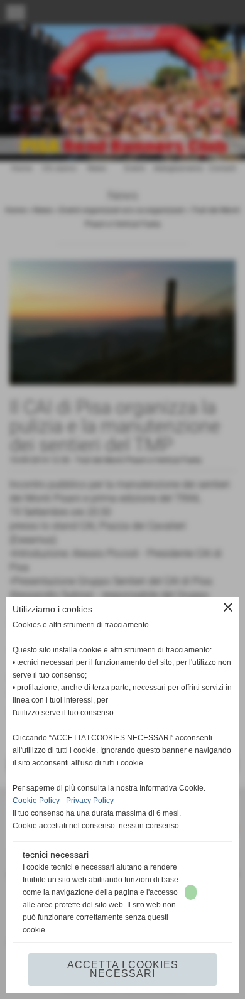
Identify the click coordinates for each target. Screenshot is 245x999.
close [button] (228, 607)
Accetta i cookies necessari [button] (122, 969)
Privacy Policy (90, 800)
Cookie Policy (36, 800)
